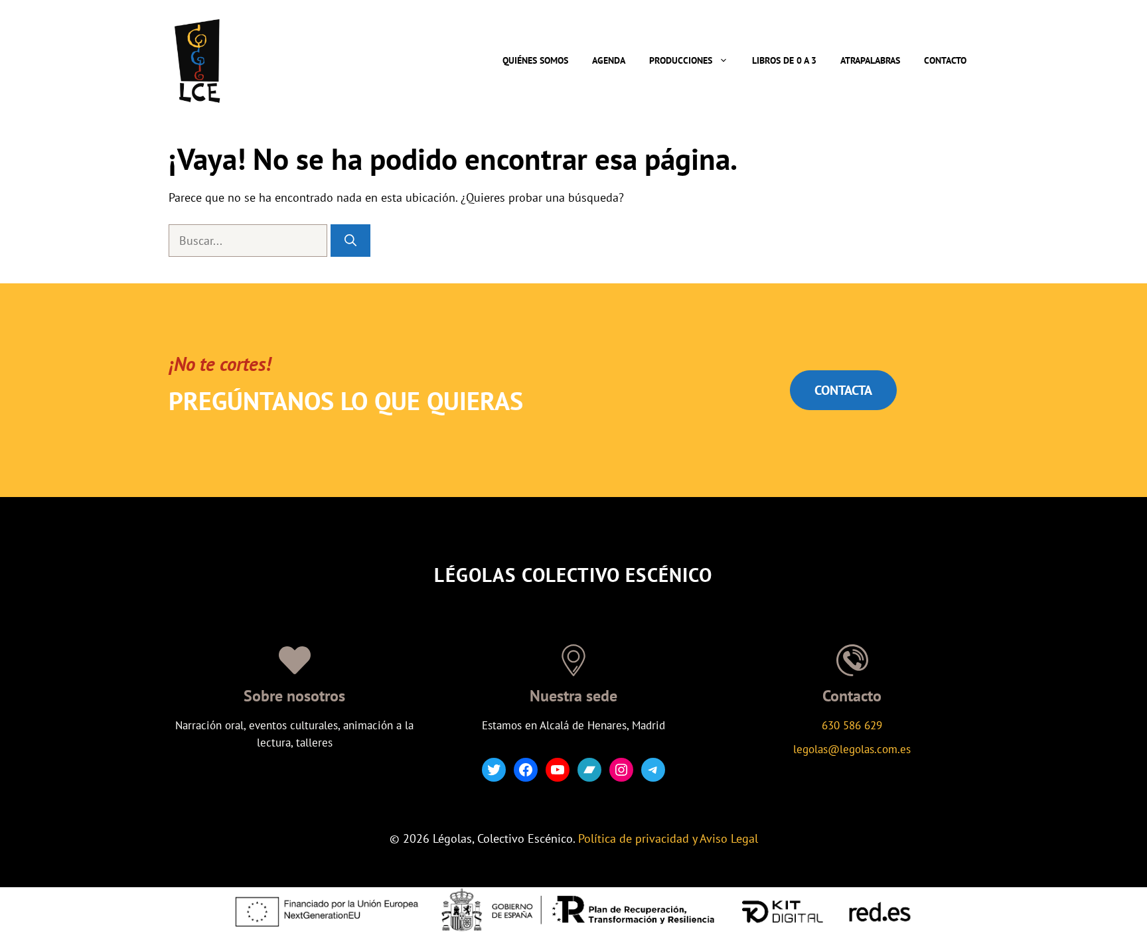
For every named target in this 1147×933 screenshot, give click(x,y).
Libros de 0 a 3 (784, 60)
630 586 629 (852, 725)
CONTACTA (843, 390)
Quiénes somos (535, 60)
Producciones (680, 60)
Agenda (608, 60)
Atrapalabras (870, 60)
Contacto (945, 60)
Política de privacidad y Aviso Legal (668, 838)
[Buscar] (350, 240)
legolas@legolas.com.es (852, 749)
